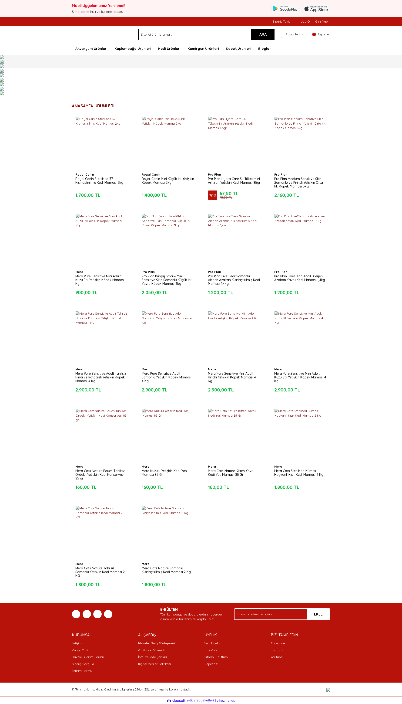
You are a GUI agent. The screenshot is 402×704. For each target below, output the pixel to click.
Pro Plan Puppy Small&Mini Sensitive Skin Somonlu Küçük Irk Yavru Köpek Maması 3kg (167, 280)
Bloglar (264, 48)
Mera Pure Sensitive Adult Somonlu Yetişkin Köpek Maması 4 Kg (166, 377)
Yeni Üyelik (212, 643)
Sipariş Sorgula (83, 664)
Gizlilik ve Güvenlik (151, 650)
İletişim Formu (82, 671)
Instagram (278, 650)
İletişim (77, 643)
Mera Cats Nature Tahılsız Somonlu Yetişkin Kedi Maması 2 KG (100, 572)
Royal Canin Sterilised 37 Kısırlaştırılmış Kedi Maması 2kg (99, 181)
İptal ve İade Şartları (152, 657)
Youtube (277, 657)
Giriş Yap (321, 21)
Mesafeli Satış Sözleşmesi (156, 643)
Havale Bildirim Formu (88, 657)
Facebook (278, 643)
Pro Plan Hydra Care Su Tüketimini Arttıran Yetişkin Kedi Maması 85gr (234, 181)
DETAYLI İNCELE (101, 135)
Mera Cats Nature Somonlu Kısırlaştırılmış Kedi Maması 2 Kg (166, 570)
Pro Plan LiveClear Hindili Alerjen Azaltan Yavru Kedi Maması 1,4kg (299, 278)
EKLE (318, 614)
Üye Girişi (211, 650)
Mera (79, 272)
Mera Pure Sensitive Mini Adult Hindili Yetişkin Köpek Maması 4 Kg (232, 377)
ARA (263, 34)
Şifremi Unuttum (216, 657)
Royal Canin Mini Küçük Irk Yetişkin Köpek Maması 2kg (168, 181)
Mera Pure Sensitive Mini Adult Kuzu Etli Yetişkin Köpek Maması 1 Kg (101, 280)
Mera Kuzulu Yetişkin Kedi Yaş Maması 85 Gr (164, 473)
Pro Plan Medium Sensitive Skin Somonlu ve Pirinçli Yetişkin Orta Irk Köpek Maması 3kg (298, 182)
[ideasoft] (176, 700)
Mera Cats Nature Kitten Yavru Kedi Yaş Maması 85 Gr (231, 473)
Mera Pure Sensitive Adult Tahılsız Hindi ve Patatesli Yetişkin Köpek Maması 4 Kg (100, 377)
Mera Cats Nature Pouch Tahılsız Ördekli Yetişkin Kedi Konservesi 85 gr (100, 474)
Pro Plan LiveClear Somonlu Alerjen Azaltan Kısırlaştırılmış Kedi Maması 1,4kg (234, 280)
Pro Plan (214, 174)
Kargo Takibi (81, 650)
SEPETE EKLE (102, 147)
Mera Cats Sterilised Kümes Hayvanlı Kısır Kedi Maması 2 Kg (298, 473)
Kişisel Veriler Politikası (154, 664)
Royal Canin (84, 174)
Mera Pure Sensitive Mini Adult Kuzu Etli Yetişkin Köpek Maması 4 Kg (300, 377)
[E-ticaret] (200, 700)
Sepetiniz (211, 664)
